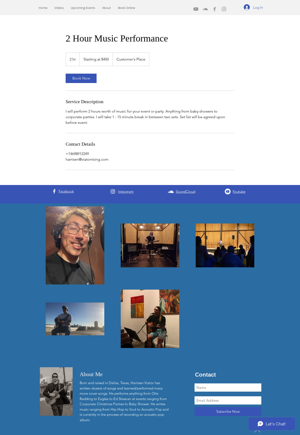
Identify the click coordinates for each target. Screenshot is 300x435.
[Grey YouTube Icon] (196, 9)
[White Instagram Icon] (113, 191)
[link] (81, 78)
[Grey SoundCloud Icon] (205, 9)
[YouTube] (228, 191)
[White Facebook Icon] (54, 191)
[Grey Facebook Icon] (215, 9)
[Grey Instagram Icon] (224, 9)
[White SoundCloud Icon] (171, 192)
